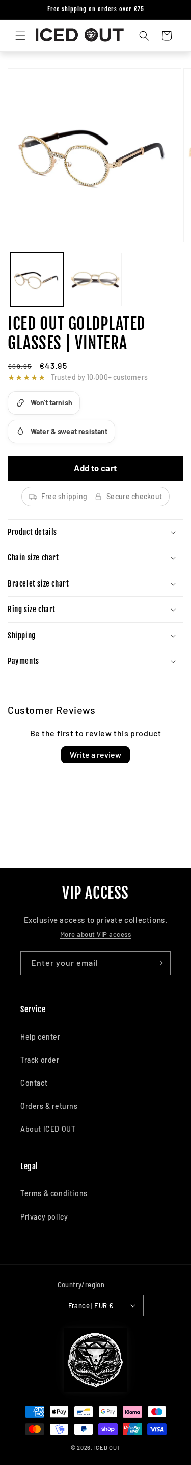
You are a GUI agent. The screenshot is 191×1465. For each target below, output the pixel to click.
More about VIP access (95, 934)
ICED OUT (107, 1447)
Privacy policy (44, 1216)
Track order (40, 1059)
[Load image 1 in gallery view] (37, 279)
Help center (40, 1036)
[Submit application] (159, 963)
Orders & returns (49, 1105)
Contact (33, 1082)
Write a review (95, 754)
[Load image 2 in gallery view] (95, 279)
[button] (20, 36)
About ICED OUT (47, 1128)
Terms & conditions (54, 1193)
